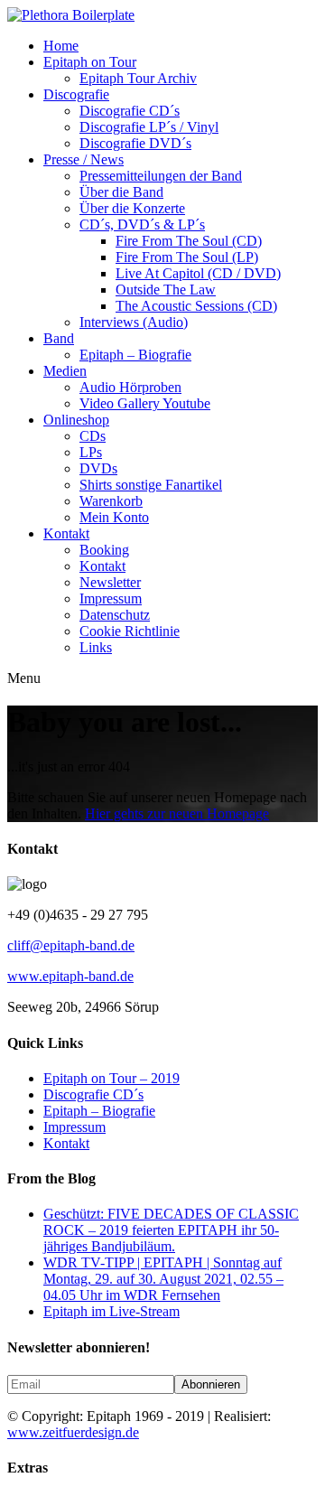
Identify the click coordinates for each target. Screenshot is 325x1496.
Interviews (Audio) (133, 322)
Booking (104, 549)
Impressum (110, 598)
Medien (65, 371)
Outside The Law (166, 289)
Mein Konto (114, 517)
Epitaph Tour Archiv (138, 78)
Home (61, 45)
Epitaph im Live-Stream (111, 1311)
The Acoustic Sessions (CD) (196, 305)
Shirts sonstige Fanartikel (150, 484)
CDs (92, 436)
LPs (90, 452)
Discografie (76, 94)
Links (95, 647)
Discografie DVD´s (135, 143)
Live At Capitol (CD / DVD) (198, 273)
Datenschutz (114, 614)
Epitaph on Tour (89, 62)
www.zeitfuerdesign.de (73, 1432)
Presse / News (83, 159)
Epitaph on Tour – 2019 (111, 1078)
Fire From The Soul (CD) (189, 240)
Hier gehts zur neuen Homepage (177, 813)
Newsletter (110, 582)
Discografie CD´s (129, 110)
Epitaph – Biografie (135, 354)
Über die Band (121, 192)
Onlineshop (76, 419)
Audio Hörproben (130, 387)
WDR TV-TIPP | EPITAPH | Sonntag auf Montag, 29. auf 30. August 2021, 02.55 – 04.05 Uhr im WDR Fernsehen (163, 1279)
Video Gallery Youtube (144, 403)
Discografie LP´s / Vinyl (148, 127)
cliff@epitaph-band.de (71, 945)
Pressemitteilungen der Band (160, 175)
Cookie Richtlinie (129, 631)
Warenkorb (111, 501)
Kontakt (66, 533)
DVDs (98, 468)
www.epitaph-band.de (70, 976)
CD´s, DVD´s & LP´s (142, 224)
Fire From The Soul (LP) (187, 257)
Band (58, 338)
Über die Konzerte (132, 208)
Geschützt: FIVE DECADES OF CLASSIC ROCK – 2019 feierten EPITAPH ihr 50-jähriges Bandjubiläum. (171, 1230)
